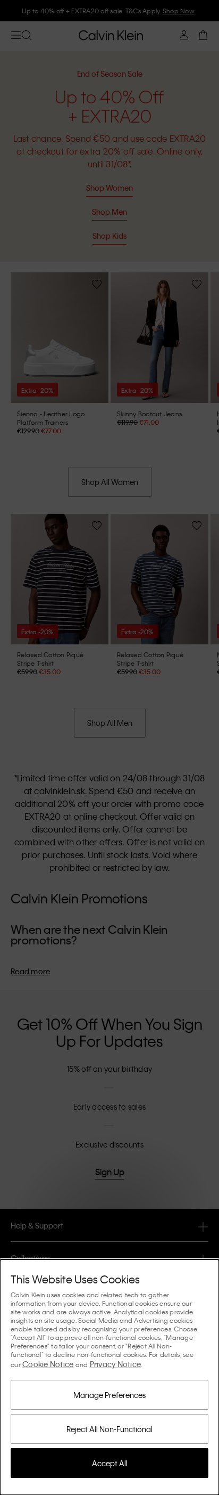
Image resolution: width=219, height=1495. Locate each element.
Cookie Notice (47, 1364)
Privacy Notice (115, 1364)
